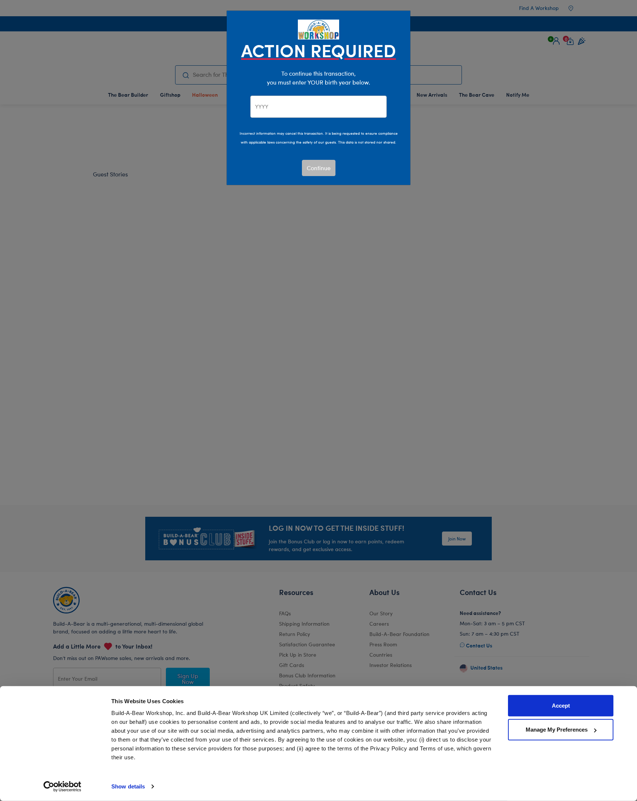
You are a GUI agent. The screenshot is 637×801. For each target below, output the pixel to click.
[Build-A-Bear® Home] (318, 28)
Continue (319, 168)
